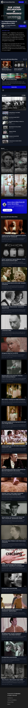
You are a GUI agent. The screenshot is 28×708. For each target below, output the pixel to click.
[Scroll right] (26, 59)
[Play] (14, 12)
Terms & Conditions (11, 700)
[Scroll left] (24, 59)
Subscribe (21, 2)
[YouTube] (3, 90)
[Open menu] (26, 2)
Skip (24, 95)
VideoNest (17, 693)
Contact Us (10, 698)
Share (25, 5)
